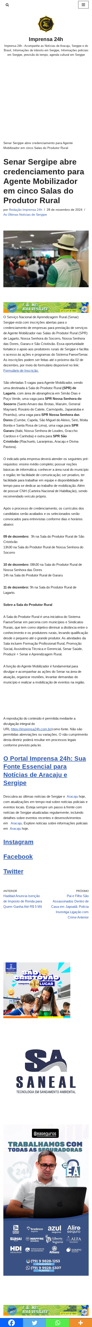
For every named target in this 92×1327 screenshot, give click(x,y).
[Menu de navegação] (83, 4)
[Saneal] (46, 1112)
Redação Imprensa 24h (25, 209)
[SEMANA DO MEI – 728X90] (46, 312)
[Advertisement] (46, 93)
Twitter (13, 871)
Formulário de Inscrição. (21, 370)
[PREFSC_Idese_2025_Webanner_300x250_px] (36, 1017)
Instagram (18, 841)
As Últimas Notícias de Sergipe (25, 214)
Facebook (18, 856)
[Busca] (7, 4)
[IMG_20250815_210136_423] (46, 1274)
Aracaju (72, 796)
